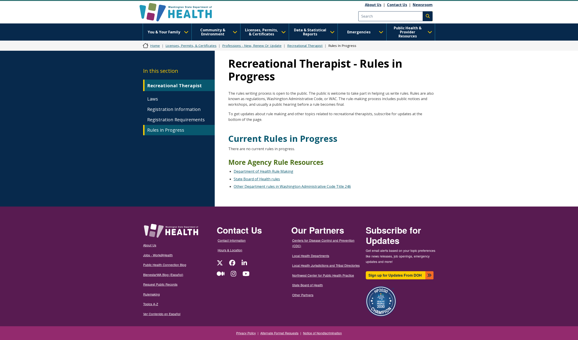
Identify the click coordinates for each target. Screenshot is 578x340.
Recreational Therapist (305, 45)
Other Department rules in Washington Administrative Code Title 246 (292, 186)
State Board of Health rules (257, 179)
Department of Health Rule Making (263, 171)
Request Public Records (160, 284)
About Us (373, 4)
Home (155, 45)
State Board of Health (307, 285)
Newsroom (423, 4)
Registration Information (174, 109)
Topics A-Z (150, 304)
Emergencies (359, 32)
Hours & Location (230, 250)
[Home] (179, 12)
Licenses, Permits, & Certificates (261, 32)
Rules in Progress (165, 130)
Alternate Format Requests (279, 333)
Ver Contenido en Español (161, 314)
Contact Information (232, 240)
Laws (152, 99)
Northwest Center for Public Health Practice (323, 275)
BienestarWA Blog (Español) (163, 274)
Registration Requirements (176, 120)
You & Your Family (164, 32)
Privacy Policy (246, 333)
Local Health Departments (310, 255)
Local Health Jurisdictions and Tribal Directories (326, 265)
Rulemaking (151, 294)
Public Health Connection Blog (164, 264)
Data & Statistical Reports (310, 32)
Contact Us (397, 4)
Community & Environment (212, 32)
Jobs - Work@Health (158, 255)
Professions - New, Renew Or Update (252, 45)
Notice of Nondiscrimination (322, 333)
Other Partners (302, 295)
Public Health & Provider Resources (408, 32)
